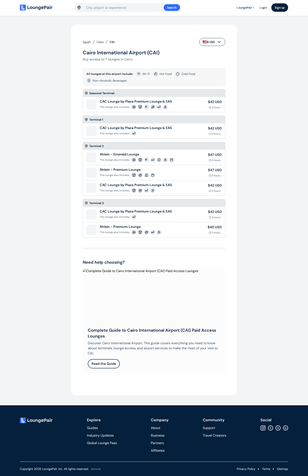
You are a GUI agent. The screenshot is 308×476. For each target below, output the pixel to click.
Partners (157, 443)
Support (209, 428)
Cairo (100, 42)
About (155, 428)
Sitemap (282, 469)
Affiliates (157, 450)
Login (263, 7)
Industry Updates (100, 435)
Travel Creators (214, 435)
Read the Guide (104, 363)
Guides (92, 428)
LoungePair (245, 7)
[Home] (45, 7)
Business (157, 435)
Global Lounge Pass (102, 443)
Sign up (280, 7)
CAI (112, 42)
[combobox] (125, 7)
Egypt (87, 42)
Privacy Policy (246, 469)
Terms (266, 469)
